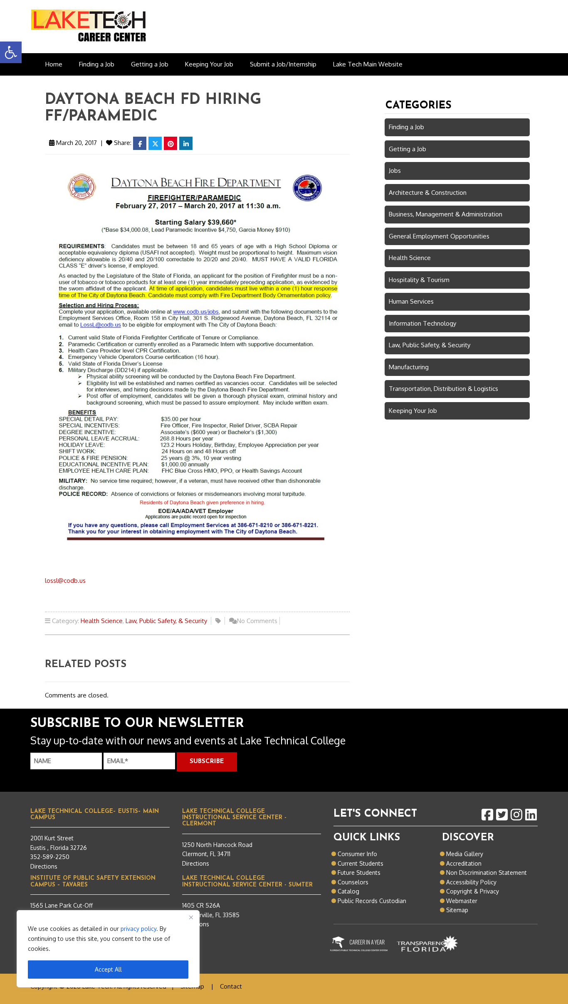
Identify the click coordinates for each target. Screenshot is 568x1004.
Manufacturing (409, 367)
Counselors (353, 882)
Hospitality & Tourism (419, 280)
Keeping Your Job (209, 64)
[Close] (191, 917)
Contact (231, 986)
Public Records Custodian (372, 900)
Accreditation (464, 863)
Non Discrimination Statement (486, 872)
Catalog (348, 891)
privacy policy (138, 928)
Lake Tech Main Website (368, 64)
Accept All (108, 969)
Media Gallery (464, 853)
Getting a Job (149, 64)
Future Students (359, 872)
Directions (43, 866)
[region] (108, 948)
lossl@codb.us (65, 580)
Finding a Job (96, 64)
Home (53, 64)
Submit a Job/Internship (283, 64)
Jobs (395, 170)
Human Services (411, 301)
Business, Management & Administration (445, 214)
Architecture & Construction (428, 192)
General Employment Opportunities (439, 236)
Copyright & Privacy (472, 891)
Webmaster (461, 900)
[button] (11, 52)
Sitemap (457, 909)
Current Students (360, 863)
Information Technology (422, 323)
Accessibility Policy (471, 882)
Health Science (102, 621)
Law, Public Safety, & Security (166, 621)
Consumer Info (357, 853)
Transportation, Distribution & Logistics (443, 389)
